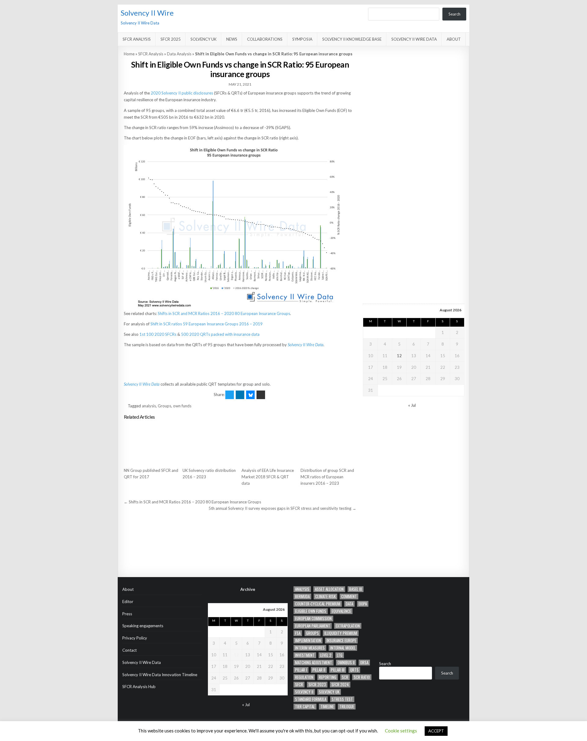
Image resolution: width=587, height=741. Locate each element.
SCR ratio (362, 677)
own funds (182, 405)
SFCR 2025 (171, 39)
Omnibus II (346, 662)
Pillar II (318, 670)
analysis (149, 405)
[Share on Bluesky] (250, 395)
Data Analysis (179, 53)
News (231, 39)
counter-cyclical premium (317, 604)
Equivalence (341, 611)
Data (349, 604)
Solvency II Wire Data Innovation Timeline (159, 674)
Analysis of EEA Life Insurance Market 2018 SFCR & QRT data (268, 477)
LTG (339, 655)
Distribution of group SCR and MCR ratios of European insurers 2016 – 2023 (327, 477)
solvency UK (329, 692)
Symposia (302, 39)
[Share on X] (229, 395)
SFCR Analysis (137, 39)
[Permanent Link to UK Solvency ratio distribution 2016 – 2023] (210, 444)
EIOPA (363, 604)
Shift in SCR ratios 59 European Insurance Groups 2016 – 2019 (206, 323)
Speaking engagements (142, 625)
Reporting (327, 677)
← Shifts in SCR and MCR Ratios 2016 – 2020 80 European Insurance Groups (192, 501)
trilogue (346, 707)
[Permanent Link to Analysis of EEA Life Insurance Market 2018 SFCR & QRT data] (269, 444)
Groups (164, 405)
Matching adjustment (313, 662)
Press (127, 613)
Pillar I (301, 670)
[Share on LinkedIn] (240, 395)
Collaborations (264, 39)
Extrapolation (348, 626)
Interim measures (310, 648)
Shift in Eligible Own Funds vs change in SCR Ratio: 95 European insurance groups (240, 69)
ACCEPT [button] (436, 730)
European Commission (313, 618)
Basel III (355, 589)
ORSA (364, 662)
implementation (308, 640)
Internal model (343, 648)
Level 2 (325, 655)
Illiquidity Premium (340, 633)
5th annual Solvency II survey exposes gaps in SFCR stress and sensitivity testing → (282, 508)
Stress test (342, 699)
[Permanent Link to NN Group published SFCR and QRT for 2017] (151, 444)
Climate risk (325, 596)
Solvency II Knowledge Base (352, 39)
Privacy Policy (134, 637)
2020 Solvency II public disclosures (182, 93)
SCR (345, 677)
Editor (127, 601)
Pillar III (338, 670)
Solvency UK (203, 39)
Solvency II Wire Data (414, 39)
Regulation (304, 677)
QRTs (354, 670)
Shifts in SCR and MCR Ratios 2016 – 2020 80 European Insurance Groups (224, 313)
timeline (327, 707)
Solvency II (304, 692)
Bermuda (302, 596)
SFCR (299, 684)
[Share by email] (261, 395)
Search (454, 14)
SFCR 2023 (317, 684)
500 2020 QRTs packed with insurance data (220, 334)
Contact (129, 650)
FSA (298, 633)
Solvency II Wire (147, 12)
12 (399, 355)
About (454, 39)
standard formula (310, 699)
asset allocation (329, 589)
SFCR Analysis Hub (139, 686)
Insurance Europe (341, 640)
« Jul (412, 405)
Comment (349, 596)
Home (129, 53)
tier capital (305, 707)
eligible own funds (310, 611)
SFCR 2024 (340, 684)
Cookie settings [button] (401, 730)
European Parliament (312, 626)
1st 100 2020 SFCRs (157, 334)
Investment (305, 655)
